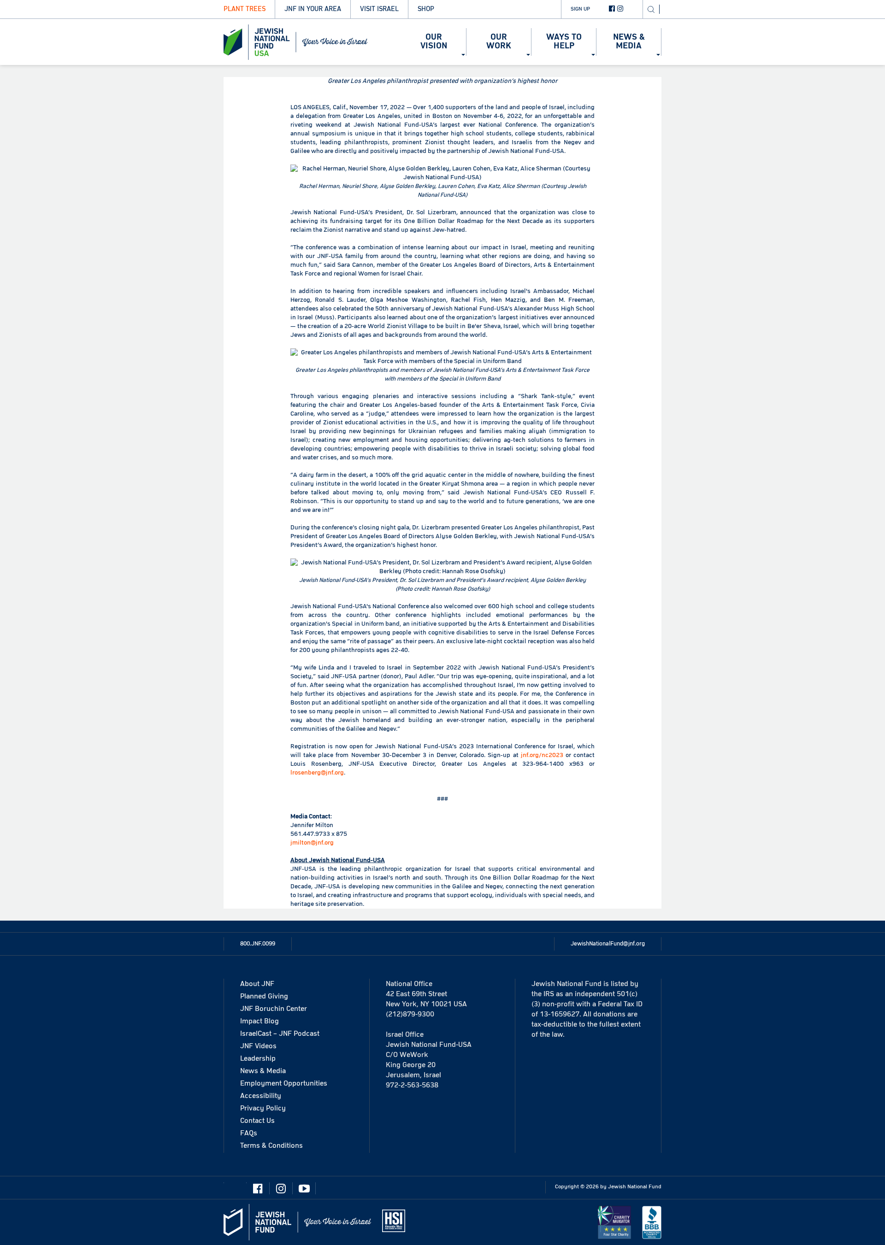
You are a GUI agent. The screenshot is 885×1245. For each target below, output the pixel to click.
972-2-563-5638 (412, 1085)
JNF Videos (258, 1046)
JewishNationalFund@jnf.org (608, 943)
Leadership (258, 1058)
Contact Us (257, 1120)
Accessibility (260, 1095)
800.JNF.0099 (257, 943)
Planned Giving (264, 996)
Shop (426, 9)
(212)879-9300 (410, 1014)
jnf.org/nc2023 (542, 755)
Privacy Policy (263, 1108)
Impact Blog (259, 1021)
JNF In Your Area (312, 9)
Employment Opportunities (283, 1083)
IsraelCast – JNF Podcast (279, 1033)
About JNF (257, 983)
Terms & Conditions (271, 1145)
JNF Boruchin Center (273, 1008)
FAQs (248, 1133)
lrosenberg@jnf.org (317, 772)
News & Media (263, 1071)
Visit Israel (379, 9)
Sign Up (580, 9)
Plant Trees (245, 9)
